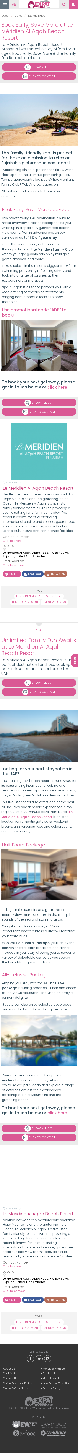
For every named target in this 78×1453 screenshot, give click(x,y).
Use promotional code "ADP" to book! (34, 312)
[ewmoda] (53, 1424)
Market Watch (51, 1378)
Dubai (5, 16)
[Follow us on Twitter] (39, 1358)
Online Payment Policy (17, 1383)
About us (9, 1368)
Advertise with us (54, 1368)
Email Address (14, 561)
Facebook (35, 574)
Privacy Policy (51, 1388)
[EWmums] (25, 1424)
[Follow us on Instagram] (48, 1358)
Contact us (10, 1378)
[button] (5, 4)
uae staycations (54, 602)
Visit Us (13, 574)
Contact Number (16, 537)
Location (9, 546)
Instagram (57, 574)
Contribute (50, 1373)
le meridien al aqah (25, 602)
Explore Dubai (37, 16)
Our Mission (10, 1373)
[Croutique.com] (53, 1433)
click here (57, 387)
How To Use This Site (56, 1383)
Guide (19, 16)
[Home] (39, 4)
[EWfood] (25, 1433)
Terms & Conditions (16, 1388)
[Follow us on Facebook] (30, 1358)
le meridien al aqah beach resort (39, 596)
